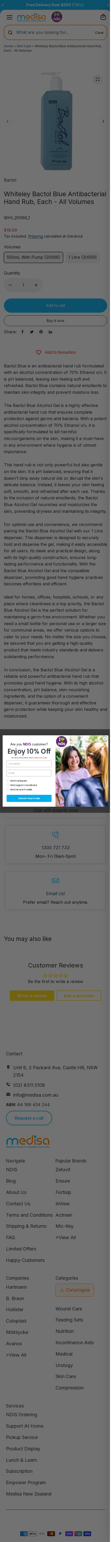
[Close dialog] (105, 738)
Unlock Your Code (29, 798)
